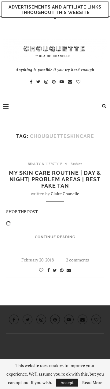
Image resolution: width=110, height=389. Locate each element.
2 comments (77, 260)
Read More (92, 382)
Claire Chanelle (65, 193)
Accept (67, 382)
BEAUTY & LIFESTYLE (45, 164)
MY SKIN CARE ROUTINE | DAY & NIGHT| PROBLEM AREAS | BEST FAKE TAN (55, 179)
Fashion (76, 164)
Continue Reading (55, 237)
